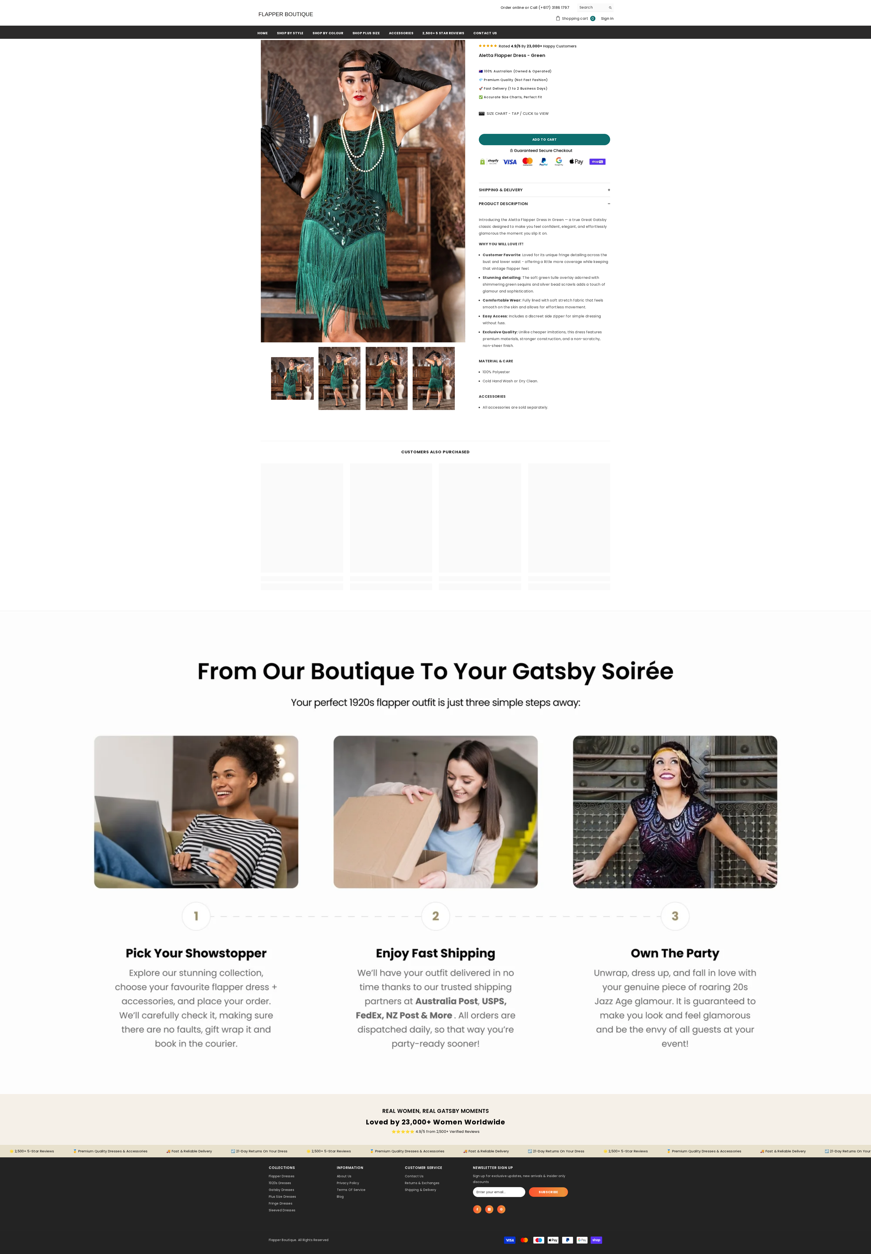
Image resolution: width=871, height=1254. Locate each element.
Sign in (607, 18)
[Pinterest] (501, 1209)
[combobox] (592, 7)
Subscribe (548, 1192)
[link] (302, 578)
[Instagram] (489, 1209)
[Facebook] (477, 1209)
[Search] (595, 7)
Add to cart (544, 139)
